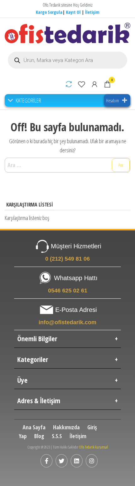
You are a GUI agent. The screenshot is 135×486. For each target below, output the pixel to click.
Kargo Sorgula (49, 12)
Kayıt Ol (73, 12)
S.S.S (57, 436)
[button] (28, 100)
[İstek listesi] (82, 84)
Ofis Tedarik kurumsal (93, 447)
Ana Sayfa (34, 427)
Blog (39, 436)
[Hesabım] (94, 84)
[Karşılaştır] (69, 84)
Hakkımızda (66, 427)
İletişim (92, 12)
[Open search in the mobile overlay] (67, 60)
